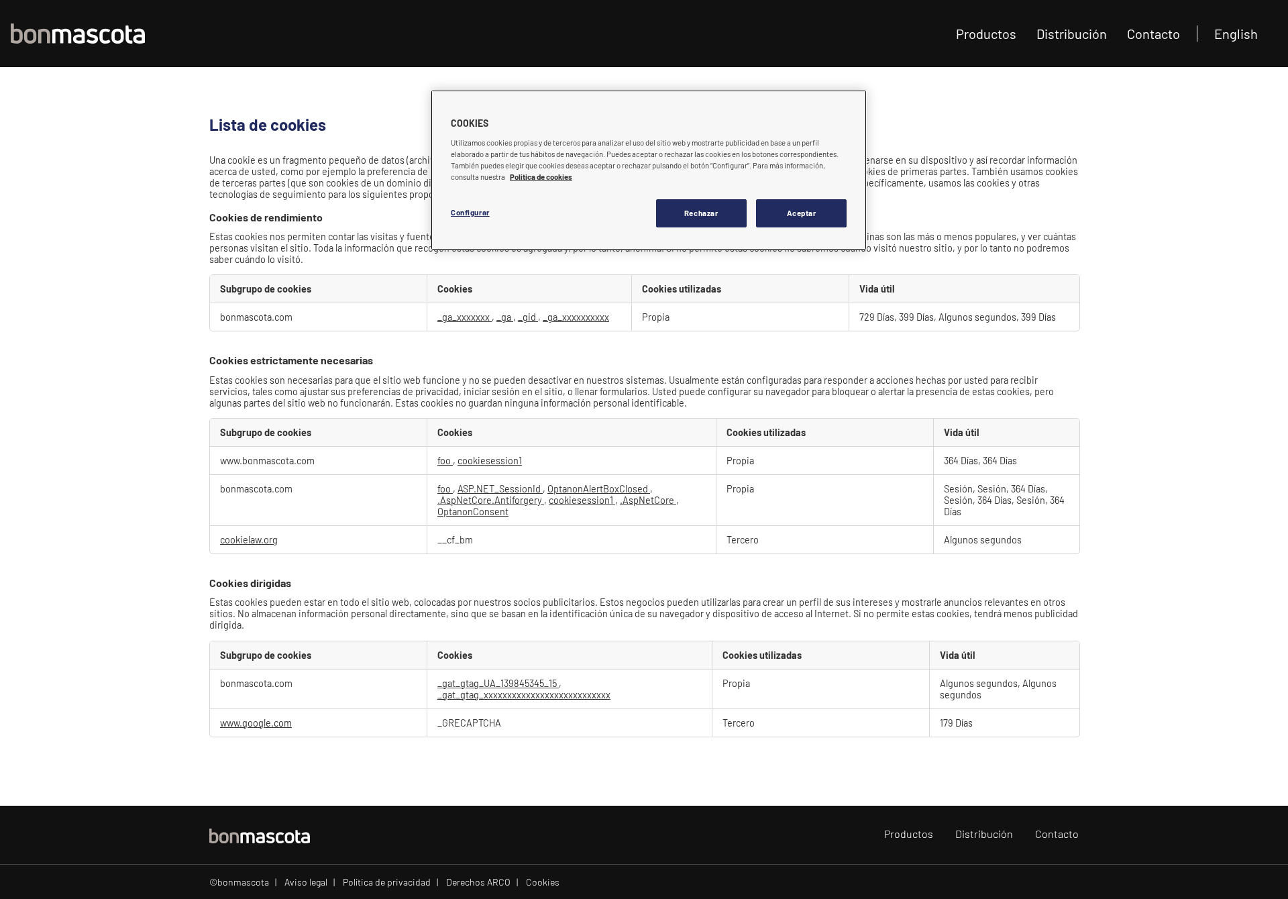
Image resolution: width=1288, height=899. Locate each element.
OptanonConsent (472, 511)
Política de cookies (541, 176)
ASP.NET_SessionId (500, 488)
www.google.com (256, 723)
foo (445, 460)
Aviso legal (305, 882)
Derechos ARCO (478, 882)
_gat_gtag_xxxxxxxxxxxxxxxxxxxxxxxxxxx (523, 694)
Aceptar (801, 213)
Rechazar (701, 213)
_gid (528, 317)
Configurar (470, 212)
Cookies (542, 882)
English (1236, 33)
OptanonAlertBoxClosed (598, 488)
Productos (986, 33)
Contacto (1153, 33)
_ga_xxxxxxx (464, 317)
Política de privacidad (387, 882)
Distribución (1071, 33)
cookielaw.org (249, 539)
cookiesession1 (490, 460)
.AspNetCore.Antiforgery (490, 500)
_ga (504, 317)
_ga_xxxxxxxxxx (576, 317)
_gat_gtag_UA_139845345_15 (498, 683)
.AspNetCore (648, 500)
